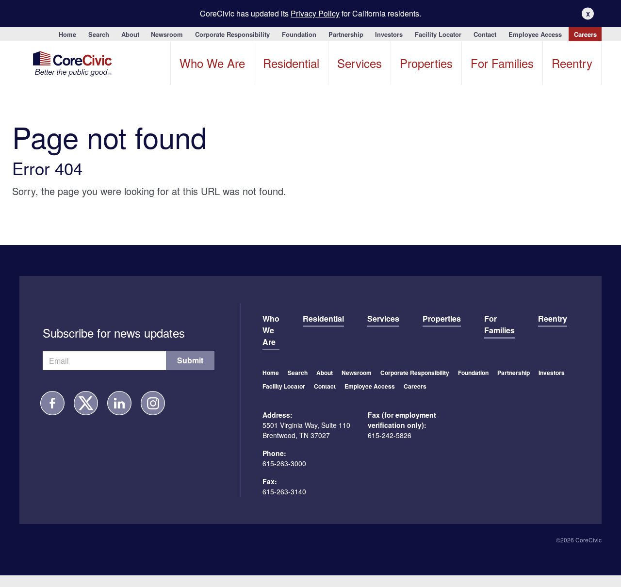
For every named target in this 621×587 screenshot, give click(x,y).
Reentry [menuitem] (572, 62)
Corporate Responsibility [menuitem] (232, 34)
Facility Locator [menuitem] (438, 34)
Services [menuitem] (359, 62)
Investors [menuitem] (389, 34)
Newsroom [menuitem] (167, 34)
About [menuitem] (130, 34)
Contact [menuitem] (485, 34)
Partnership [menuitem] (345, 34)
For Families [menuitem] (502, 62)
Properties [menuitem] (426, 62)
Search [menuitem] (98, 34)
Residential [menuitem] (291, 62)
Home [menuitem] (67, 34)
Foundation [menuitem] (299, 34)
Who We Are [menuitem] (212, 62)
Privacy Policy (315, 13)
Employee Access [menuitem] (535, 34)
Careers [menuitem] (585, 34)
